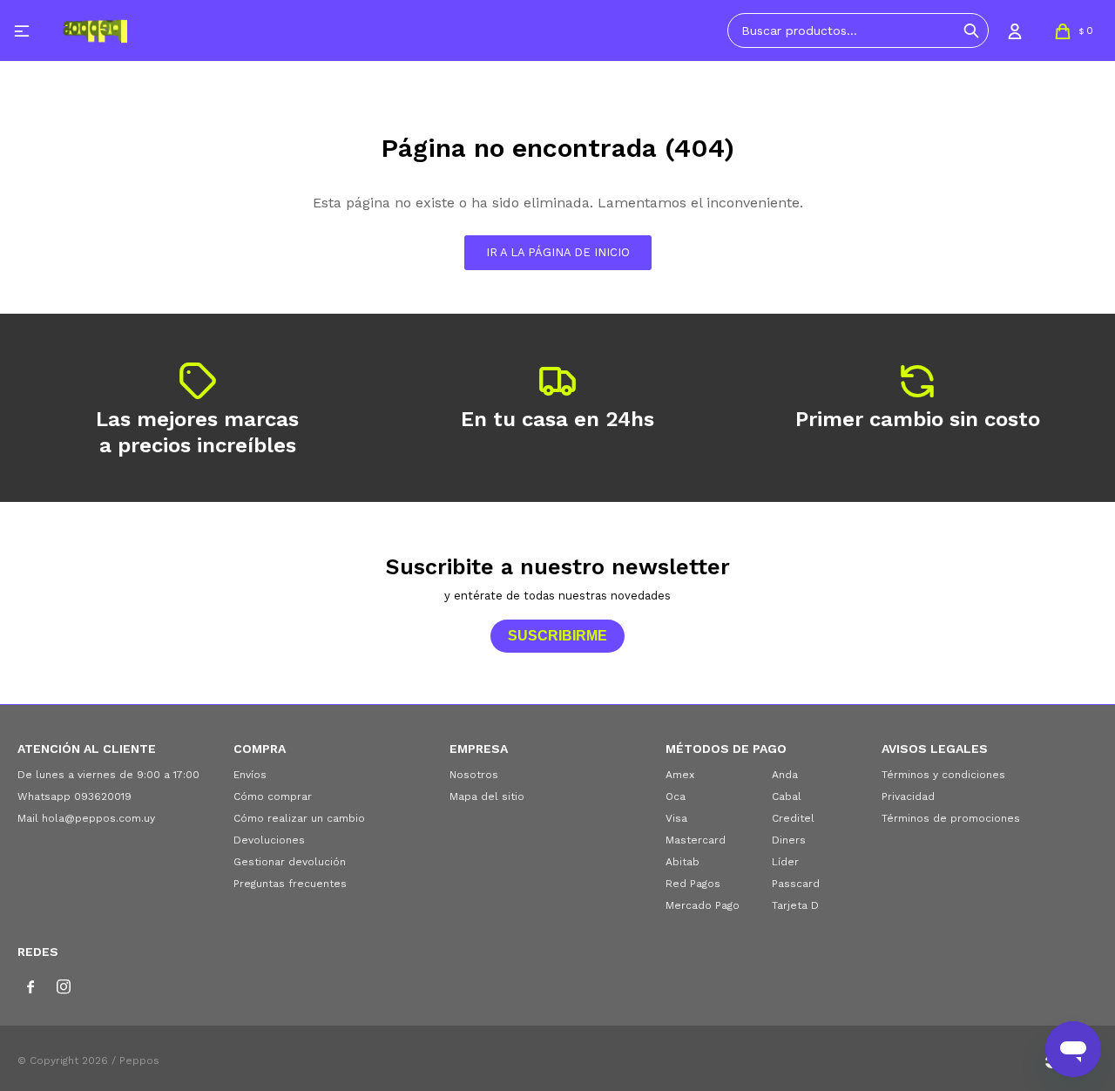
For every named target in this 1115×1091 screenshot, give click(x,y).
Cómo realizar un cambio (299, 818)
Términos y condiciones (943, 775)
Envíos (250, 775)
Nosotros (473, 775)
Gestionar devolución (289, 862)
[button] (971, 30)
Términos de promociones (951, 818)
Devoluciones (269, 840)
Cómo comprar (272, 796)
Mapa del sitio (486, 796)
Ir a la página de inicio (558, 252)
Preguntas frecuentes (290, 884)
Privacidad (908, 796)
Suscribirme (557, 635)
